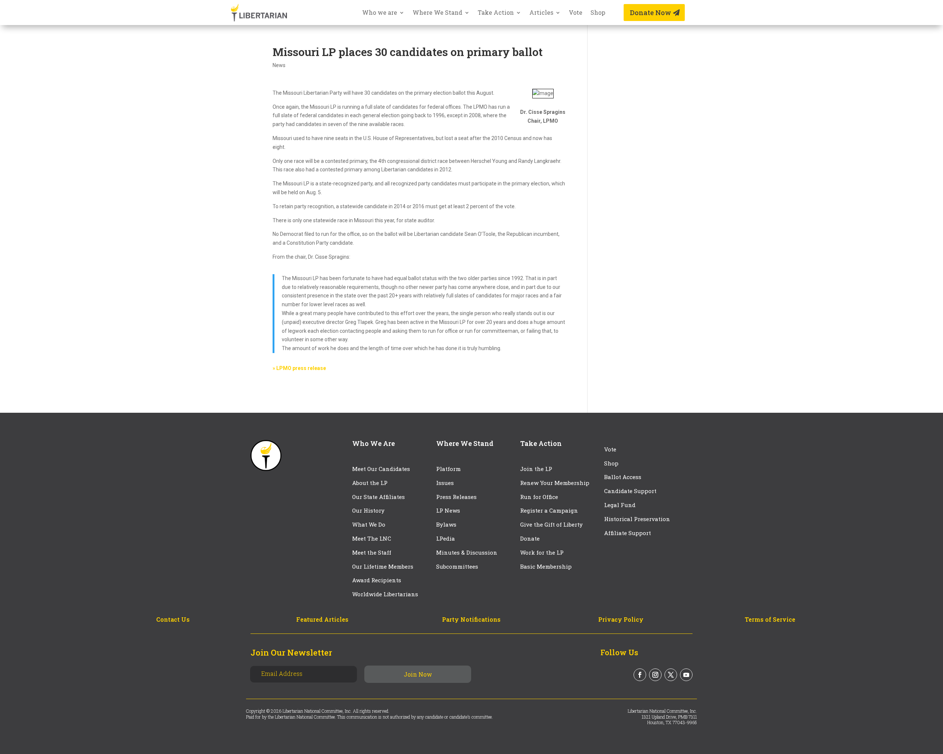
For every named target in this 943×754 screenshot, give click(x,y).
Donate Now (650, 12)
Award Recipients (376, 580)
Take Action (496, 13)
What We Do (368, 524)
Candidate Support (630, 491)
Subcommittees (457, 566)
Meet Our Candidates (381, 468)
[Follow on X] (671, 675)
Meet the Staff (371, 552)
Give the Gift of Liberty (551, 524)
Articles (541, 13)
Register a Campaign (549, 510)
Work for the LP (542, 552)
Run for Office (539, 496)
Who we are (379, 13)
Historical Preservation (637, 519)
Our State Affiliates (378, 496)
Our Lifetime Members (382, 566)
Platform (448, 468)
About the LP (370, 482)
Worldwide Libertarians (385, 594)
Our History (368, 510)
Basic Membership (546, 566)
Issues (445, 482)
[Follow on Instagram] (655, 675)
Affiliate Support (627, 533)
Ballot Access (623, 477)
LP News (448, 510)
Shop (597, 13)
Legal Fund (619, 505)
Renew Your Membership (554, 482)
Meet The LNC (371, 538)
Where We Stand (437, 13)
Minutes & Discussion (466, 552)
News (279, 65)
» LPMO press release (299, 368)
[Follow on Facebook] (640, 675)
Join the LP (536, 468)
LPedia (445, 538)
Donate (530, 538)
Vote (575, 13)
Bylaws (446, 524)
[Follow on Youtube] (686, 675)
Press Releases (456, 496)
